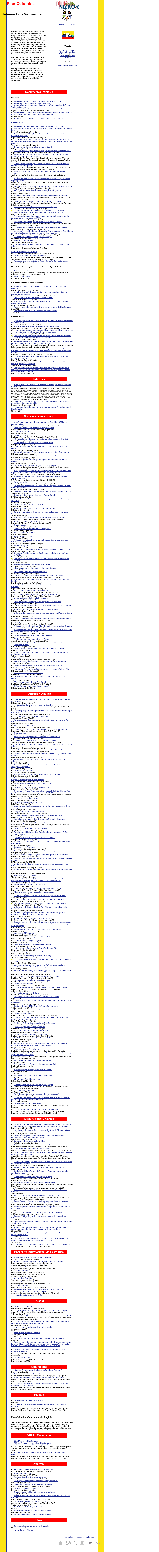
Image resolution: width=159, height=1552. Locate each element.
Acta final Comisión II (21, 1271)
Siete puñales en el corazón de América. (28, 673)
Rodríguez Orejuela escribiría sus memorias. (30, 884)
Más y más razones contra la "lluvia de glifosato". (31, 1030)
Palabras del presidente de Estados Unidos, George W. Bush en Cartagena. (41, 261)
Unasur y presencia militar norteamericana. (29, 658)
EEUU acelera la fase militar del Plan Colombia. (31, 682)
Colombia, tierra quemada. (23, 1014)
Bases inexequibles (21, 482)
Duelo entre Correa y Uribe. (23, 536)
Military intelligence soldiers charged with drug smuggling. (34, 892)
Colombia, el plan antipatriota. (24, 984)
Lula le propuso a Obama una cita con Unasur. (30, 572)
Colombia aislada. (20, 525)
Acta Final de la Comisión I (23, 1267)
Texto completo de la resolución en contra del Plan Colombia (35, 311)
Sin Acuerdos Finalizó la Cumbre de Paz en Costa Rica (33, 1257)
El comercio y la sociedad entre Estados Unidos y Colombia (35, 740)
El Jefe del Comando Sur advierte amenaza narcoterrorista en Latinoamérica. (41, 196)
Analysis (70, 65)
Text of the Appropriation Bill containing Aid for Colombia (34, 1445)
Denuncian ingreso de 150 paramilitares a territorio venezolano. (36, 609)
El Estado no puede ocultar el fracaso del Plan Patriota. (34, 823)
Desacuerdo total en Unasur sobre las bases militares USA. (35, 508)
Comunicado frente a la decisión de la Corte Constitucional (35, 465)
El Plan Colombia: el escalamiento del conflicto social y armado (37, 1109)
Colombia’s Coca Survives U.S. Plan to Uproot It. (31, 828)
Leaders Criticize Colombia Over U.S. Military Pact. (32, 529)
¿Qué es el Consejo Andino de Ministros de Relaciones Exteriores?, (38, 1370)
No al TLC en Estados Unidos (24, 725)
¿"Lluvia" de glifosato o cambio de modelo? (29, 1027)
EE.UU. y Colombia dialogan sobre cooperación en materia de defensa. (39, 575)
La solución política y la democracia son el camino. (32, 1149)
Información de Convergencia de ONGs (28, 1295)
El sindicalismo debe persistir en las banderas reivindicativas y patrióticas (40, 729)
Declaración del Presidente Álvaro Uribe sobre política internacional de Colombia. (43, 626)
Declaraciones (64, 54)
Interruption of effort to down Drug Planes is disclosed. (33, 1484)
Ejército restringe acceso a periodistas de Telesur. (31, 639)
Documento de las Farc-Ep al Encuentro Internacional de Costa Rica (38, 1289)
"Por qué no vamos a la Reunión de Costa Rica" (31, 1291)
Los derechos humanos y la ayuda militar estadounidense (34, 1182)
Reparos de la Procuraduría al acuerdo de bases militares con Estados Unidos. (42, 549)
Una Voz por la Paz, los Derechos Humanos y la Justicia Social (36, 1195)
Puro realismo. (19, 622)
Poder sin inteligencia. (21, 546)
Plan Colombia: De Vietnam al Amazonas (28, 1400)
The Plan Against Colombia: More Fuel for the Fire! (32, 1501)
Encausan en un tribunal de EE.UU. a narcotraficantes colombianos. (38, 201)
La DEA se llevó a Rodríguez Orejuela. (27, 941)
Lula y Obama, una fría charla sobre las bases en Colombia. (35, 568)
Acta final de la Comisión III (24, 1278)
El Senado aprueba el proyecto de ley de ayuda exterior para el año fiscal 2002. (42, 151)
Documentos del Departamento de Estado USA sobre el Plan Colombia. (39, 126)
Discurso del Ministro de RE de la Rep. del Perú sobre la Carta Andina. (39, 1378)
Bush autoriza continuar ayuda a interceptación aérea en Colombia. (38, 222)
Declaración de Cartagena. (23, 271)
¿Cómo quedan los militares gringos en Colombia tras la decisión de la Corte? (41, 439)
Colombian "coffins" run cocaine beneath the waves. (32, 787)
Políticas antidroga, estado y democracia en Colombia (33, 1070)
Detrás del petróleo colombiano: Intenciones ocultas (32, 1060)
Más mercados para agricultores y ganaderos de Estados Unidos (37, 737)
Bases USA (64, 52)
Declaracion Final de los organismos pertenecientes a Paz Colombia (38, 1261)
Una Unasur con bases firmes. (24, 532)
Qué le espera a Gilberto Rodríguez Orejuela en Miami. (33, 944)
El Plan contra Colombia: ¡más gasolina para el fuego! (33, 1177)
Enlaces (68, 58)
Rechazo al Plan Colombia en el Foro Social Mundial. (33, 1145)
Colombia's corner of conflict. (24, 770)
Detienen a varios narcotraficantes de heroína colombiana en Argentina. (39, 1010)
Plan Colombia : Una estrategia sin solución (29, 1103)
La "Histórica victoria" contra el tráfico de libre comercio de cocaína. (38, 815)
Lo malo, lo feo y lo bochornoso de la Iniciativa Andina (33, 1327)
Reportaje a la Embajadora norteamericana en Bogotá (33, 147)
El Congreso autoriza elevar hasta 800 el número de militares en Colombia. (40, 227)
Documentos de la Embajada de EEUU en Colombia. (32, 103)
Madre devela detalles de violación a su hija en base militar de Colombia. (40, 517)
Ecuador (72, 56)
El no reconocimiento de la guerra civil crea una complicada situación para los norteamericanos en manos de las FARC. (40, 217)
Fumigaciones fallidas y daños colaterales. (29, 812)
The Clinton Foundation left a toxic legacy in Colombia (33, 705)
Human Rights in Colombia (23, 1530)
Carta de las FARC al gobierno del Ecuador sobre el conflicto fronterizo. (39, 1338)
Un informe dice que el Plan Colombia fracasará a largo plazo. (36, 1006)
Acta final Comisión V (21, 1286)
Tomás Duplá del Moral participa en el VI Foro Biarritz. (33, 298)
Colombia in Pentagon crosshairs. (26, 1488)
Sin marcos (70, 24)
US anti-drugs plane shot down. (25, 875)
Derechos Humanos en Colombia (79, 1537)
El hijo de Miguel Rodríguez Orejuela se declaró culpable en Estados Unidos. (41, 855)
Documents (62, 65)
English (62, 24)
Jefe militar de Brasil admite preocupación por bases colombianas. (37, 602)
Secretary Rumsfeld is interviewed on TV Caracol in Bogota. (35, 207)
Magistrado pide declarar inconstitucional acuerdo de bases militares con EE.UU (42, 491)
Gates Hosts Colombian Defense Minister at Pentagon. (33, 1469)
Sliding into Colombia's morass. (25, 240)
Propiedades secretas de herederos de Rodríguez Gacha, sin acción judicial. (41, 851)
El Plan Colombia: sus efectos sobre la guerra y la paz (33, 1085)
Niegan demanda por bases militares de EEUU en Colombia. (35, 495)
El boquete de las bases (22, 431)
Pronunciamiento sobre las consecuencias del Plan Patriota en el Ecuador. (40, 987)
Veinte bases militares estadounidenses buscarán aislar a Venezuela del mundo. (42, 619)
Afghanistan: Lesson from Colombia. (27, 798)
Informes (73, 50)
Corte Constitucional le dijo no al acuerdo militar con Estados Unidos (38, 456)
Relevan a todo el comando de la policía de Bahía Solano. (34, 783)
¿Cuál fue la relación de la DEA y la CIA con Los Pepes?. (34, 838)
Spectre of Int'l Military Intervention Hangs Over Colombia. (34, 1023)
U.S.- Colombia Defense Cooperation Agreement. (31, 590)
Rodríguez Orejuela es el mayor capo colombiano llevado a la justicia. (39, 929)
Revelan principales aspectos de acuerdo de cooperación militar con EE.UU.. (41, 665)
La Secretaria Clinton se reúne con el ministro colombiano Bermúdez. (38, 594)
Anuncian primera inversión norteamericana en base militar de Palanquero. (40, 648)
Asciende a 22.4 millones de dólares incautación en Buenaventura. (37, 774)
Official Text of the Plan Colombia (26, 1441)
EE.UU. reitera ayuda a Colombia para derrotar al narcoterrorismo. (37, 190)
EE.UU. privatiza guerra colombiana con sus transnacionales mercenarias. (40, 662)
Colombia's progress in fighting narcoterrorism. (30, 255)
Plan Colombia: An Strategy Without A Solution (30, 1507)
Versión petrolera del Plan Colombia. (27, 1049)
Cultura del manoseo (21, 435)
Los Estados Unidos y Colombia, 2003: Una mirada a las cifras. (36, 997)
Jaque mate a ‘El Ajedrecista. (24, 933)
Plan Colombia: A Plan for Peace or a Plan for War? (32, 1511)
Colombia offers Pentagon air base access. (29, 802)
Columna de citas (20, 733)
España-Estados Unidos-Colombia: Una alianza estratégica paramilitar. (39, 899)
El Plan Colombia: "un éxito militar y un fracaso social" (33, 716)
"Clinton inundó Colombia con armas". (27, 1079)
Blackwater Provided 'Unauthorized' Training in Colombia (34, 428)
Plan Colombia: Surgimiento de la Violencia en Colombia (34, 1038)
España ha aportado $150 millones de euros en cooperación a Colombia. (40, 896)
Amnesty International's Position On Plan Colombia (32, 1515)
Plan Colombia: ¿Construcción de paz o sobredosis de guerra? (36, 1094)
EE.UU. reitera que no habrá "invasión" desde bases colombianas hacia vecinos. (43, 605)
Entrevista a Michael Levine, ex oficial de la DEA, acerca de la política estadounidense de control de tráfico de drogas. (39, 966)
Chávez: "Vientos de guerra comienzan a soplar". (31, 686)
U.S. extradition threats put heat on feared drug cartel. (33, 918)
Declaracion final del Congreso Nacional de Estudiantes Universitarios (39, 1167)
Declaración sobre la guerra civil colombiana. (30, 1141)
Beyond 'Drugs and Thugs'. (23, 1473)
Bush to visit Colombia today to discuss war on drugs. (33, 956)
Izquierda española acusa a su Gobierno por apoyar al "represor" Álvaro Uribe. (42, 669)
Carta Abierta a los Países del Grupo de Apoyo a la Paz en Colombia (38, 1212)
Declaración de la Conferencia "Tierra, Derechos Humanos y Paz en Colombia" (42, 1244)
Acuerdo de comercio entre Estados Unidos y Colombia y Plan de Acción (40, 750)
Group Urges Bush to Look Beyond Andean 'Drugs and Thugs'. (36, 1481)
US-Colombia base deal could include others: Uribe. (32, 564)
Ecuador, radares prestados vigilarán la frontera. (31, 598)
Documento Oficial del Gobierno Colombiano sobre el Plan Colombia (38, 101)
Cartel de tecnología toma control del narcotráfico (31, 1034)
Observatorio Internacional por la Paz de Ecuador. (31, 1526)
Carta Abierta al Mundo (22, 1357)
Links (76, 65)
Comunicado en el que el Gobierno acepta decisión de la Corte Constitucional (41, 452)
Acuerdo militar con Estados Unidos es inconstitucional (33, 443)
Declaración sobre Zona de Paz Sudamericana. (30, 1374)
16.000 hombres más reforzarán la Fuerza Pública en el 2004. (36, 948)
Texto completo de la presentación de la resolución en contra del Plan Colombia (42, 307)
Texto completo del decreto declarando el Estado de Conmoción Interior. (39, 109)
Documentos (63, 50)
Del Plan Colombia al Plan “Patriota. (26, 993)
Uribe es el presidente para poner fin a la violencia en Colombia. (36, 326)
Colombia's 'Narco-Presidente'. (24, 847)
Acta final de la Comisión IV (24, 1282)
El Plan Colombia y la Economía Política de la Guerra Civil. (35, 1064)
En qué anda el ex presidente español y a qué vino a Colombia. (36, 976)
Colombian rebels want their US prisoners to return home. (34, 1492)
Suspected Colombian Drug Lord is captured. (30, 1477)
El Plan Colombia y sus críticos (25, 1090)
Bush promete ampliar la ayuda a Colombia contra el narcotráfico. (37, 952)
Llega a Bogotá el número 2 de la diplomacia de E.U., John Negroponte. (39, 819)
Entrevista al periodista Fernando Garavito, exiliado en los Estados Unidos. (41, 903)
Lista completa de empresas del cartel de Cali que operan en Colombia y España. (43, 186)
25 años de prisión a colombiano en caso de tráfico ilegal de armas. (38, 888)
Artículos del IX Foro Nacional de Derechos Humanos (33, 1075)
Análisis (72, 52)
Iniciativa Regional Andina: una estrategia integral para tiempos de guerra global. (42, 1316)
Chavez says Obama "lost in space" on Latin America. (33, 635)
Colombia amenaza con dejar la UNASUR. (29, 504)
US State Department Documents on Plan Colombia (32, 1443)
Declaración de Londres (22, 276)
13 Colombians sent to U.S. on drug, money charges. (33, 237)
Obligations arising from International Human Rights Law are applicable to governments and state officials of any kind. (37, 1136)
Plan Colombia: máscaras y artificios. (27, 1333)
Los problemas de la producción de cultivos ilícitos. (32, 980)
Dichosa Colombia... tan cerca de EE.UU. (28, 521)
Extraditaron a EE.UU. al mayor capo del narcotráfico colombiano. (37, 937)
